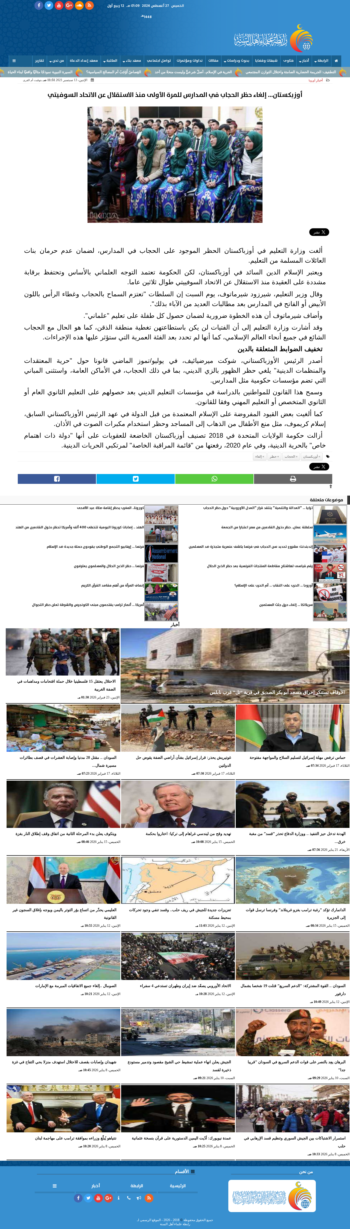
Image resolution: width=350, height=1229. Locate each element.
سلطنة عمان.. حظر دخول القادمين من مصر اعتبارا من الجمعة (267, 527)
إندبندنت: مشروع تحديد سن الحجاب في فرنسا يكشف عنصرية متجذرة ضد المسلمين (251, 547)
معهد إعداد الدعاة (84, 61)
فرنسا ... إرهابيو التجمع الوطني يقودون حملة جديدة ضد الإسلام (95, 547)
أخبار (305, 61)
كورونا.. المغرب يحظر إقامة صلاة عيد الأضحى (110, 508)
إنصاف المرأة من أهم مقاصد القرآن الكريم (112, 585)
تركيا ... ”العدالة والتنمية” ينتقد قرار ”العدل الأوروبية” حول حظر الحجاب (258, 508)
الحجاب (290, 456)
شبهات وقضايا (266, 61)
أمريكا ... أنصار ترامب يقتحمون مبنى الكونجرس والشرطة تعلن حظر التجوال (88, 605)
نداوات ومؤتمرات (190, 61)
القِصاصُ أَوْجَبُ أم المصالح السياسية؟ (160, 72)
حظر (273, 456)
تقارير (39, 61)
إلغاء (258, 456)
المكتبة (111, 61)
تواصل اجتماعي (159, 61)
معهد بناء (133, 61)
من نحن (58, 61)
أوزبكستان (310, 456)
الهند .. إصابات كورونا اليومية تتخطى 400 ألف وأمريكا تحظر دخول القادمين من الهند (79, 527)
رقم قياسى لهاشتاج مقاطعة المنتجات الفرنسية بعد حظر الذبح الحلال (260, 566)
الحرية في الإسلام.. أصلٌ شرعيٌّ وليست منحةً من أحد (240, 72)
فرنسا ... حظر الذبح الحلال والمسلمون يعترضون (109, 566)
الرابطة (322, 61)
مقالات (213, 61)
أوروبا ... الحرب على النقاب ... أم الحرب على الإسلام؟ (273, 585)
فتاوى (288, 61)
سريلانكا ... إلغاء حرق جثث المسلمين (286, 605)
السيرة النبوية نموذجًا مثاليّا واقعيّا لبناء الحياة (86, 72)
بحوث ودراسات (238, 61)
